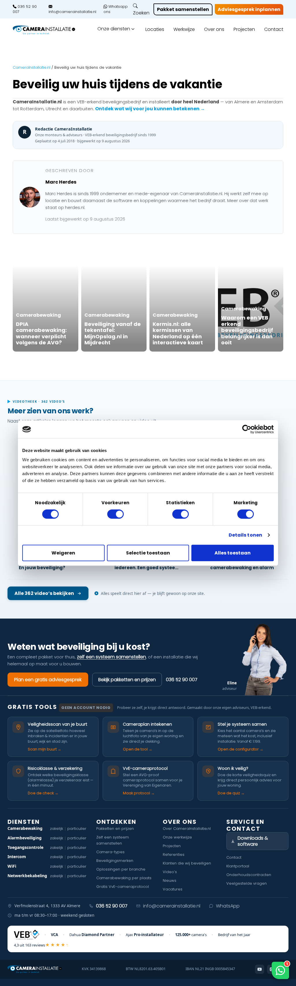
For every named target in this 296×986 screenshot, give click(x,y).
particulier (76, 828)
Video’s (170, 872)
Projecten (244, 29)
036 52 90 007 (25, 9)
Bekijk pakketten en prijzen (127, 679)
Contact (273, 29)
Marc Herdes (60, 182)
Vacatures (172, 889)
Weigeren (63, 553)
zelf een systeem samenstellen (111, 656)
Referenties (173, 854)
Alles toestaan (232, 553)
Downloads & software (253, 841)
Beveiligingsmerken (114, 860)
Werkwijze (184, 29)
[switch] (115, 514)
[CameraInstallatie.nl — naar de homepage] (44, 30)
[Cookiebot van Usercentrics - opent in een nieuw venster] (248, 429)
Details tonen (245, 535)
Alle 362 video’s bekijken (44, 593)
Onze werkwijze (177, 837)
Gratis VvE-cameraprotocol (122, 886)
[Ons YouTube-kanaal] (259, 969)
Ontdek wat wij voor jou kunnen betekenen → (150, 108)
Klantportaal (237, 866)
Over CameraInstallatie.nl (187, 828)
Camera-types (110, 852)
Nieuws (169, 880)
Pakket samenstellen (183, 9)
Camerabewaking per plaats (123, 878)
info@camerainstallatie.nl (72, 11)
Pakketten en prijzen (115, 828)
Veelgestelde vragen (246, 883)
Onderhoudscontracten (248, 874)
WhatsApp (228, 906)
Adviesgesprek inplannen (249, 9)
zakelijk (56, 828)
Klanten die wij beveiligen (187, 863)
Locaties (154, 29)
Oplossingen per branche (120, 869)
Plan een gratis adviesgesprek (48, 679)
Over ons (214, 29)
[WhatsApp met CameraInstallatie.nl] (280, 970)
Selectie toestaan (148, 553)
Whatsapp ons (115, 9)
